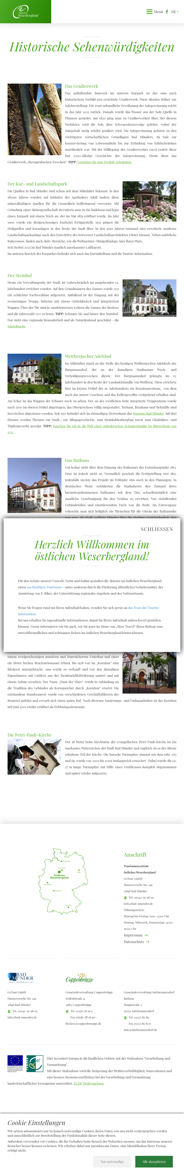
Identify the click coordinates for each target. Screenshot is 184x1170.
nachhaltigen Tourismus (44, 587)
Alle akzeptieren (154, 1161)
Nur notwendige (112, 1161)
